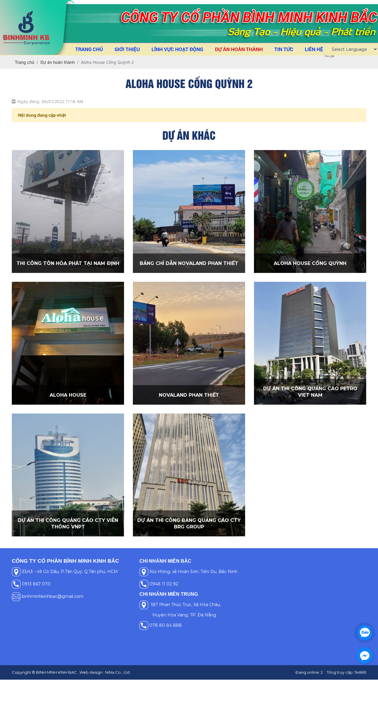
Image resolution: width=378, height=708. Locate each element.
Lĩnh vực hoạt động (177, 49)
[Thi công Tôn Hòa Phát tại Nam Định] (68, 211)
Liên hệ (314, 49)
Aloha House (68, 395)
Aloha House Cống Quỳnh (310, 263)
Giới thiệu (127, 49)
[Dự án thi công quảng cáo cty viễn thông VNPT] (68, 475)
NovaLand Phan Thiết (189, 395)
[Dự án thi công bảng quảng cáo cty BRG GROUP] (189, 475)
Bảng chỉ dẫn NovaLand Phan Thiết (189, 263)
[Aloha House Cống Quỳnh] (310, 211)
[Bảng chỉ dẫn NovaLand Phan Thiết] (189, 211)
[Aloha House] (68, 343)
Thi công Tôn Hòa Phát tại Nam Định (68, 263)
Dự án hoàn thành (239, 49)
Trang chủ (89, 49)
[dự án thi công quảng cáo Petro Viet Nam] (310, 343)
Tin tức (283, 49)
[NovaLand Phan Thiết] (189, 343)
